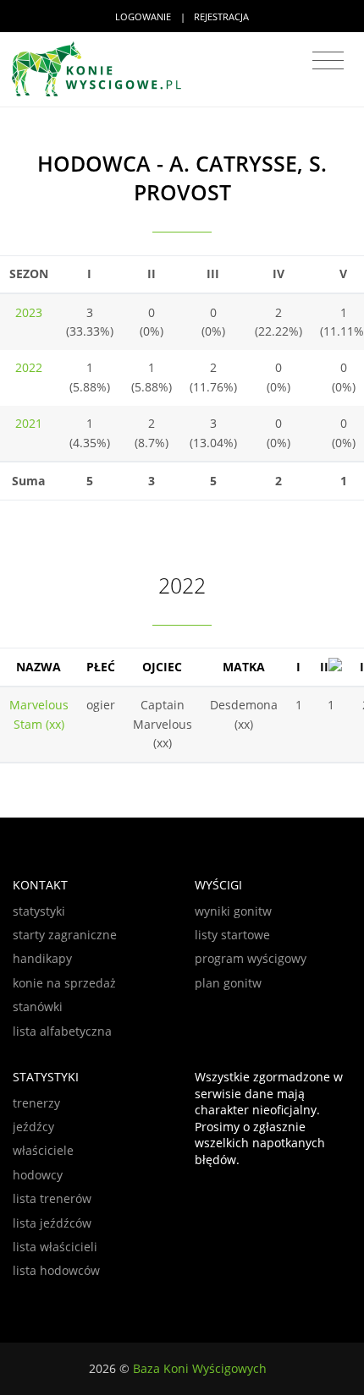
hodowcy (38, 1175)
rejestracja (221, 16)
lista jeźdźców (52, 1223)
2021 (28, 423)
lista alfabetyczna (62, 1031)
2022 (28, 367)
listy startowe (232, 935)
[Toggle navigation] (328, 61)
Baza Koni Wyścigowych (200, 1368)
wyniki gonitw (233, 911)
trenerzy (36, 1103)
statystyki (39, 911)
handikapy (42, 958)
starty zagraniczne (65, 935)
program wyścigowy (250, 958)
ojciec (162, 667)
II (324, 667)
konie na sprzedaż (64, 983)
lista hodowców (56, 1270)
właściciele (43, 1150)
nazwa (38, 667)
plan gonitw (228, 983)
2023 (28, 312)
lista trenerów (52, 1198)
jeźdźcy (33, 1127)
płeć (100, 667)
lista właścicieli (55, 1247)
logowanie (143, 16)
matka (244, 667)
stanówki (38, 1006)
